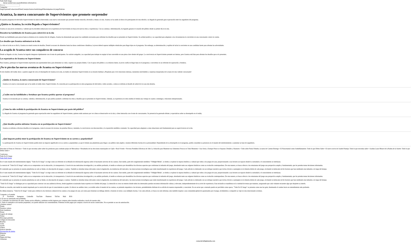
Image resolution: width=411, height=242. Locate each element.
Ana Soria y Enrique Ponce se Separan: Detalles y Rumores (219, 149)
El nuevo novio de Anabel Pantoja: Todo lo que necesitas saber (347, 149)
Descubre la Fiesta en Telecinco (10, 149)
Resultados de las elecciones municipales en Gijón (97, 149)
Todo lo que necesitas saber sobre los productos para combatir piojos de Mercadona (51, 149)
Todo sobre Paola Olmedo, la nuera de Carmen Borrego (260, 149)
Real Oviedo (120, 149)
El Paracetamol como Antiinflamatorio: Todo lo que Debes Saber (302, 149)
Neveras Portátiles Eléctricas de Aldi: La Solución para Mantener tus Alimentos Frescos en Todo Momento (162, 149)
